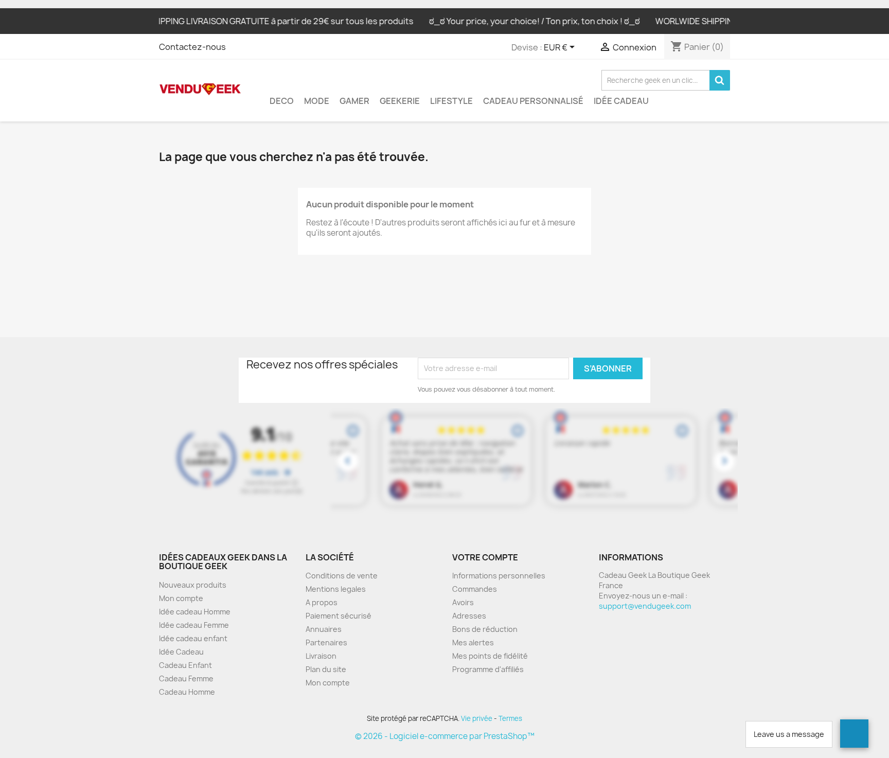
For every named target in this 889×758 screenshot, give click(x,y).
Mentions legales (336, 589)
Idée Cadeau (621, 101)
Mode (316, 101)
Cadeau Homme (187, 692)
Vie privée (476, 718)
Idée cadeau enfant (193, 638)
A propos (321, 602)
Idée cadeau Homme (194, 611)
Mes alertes (473, 642)
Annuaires (324, 629)
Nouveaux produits (192, 585)
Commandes (474, 589)
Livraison (321, 656)
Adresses (469, 616)
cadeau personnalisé (533, 101)
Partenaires (326, 642)
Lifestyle (451, 101)
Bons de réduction (485, 629)
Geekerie (400, 101)
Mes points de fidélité (490, 656)
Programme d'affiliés (488, 669)
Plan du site (326, 669)
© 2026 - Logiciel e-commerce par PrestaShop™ (445, 736)
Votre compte (485, 557)
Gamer (354, 101)
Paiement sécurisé (338, 616)
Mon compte (181, 598)
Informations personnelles (498, 575)
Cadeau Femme (186, 678)
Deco (282, 101)
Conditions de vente (342, 575)
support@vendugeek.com (645, 606)
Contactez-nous (192, 46)
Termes (510, 718)
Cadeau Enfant (185, 665)
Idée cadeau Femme (194, 625)
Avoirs (463, 602)
